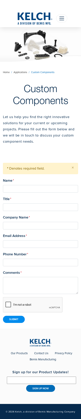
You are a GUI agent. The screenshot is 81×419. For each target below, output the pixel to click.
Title (7, 198)
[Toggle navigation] (61, 18)
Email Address (15, 235)
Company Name (16, 217)
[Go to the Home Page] (35, 18)
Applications (20, 72)
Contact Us (41, 353)
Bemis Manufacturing (43, 359)
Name (8, 180)
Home (6, 72)
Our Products (19, 353)
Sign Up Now (40, 388)
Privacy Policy (63, 353)
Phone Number (15, 254)
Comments (12, 272)
